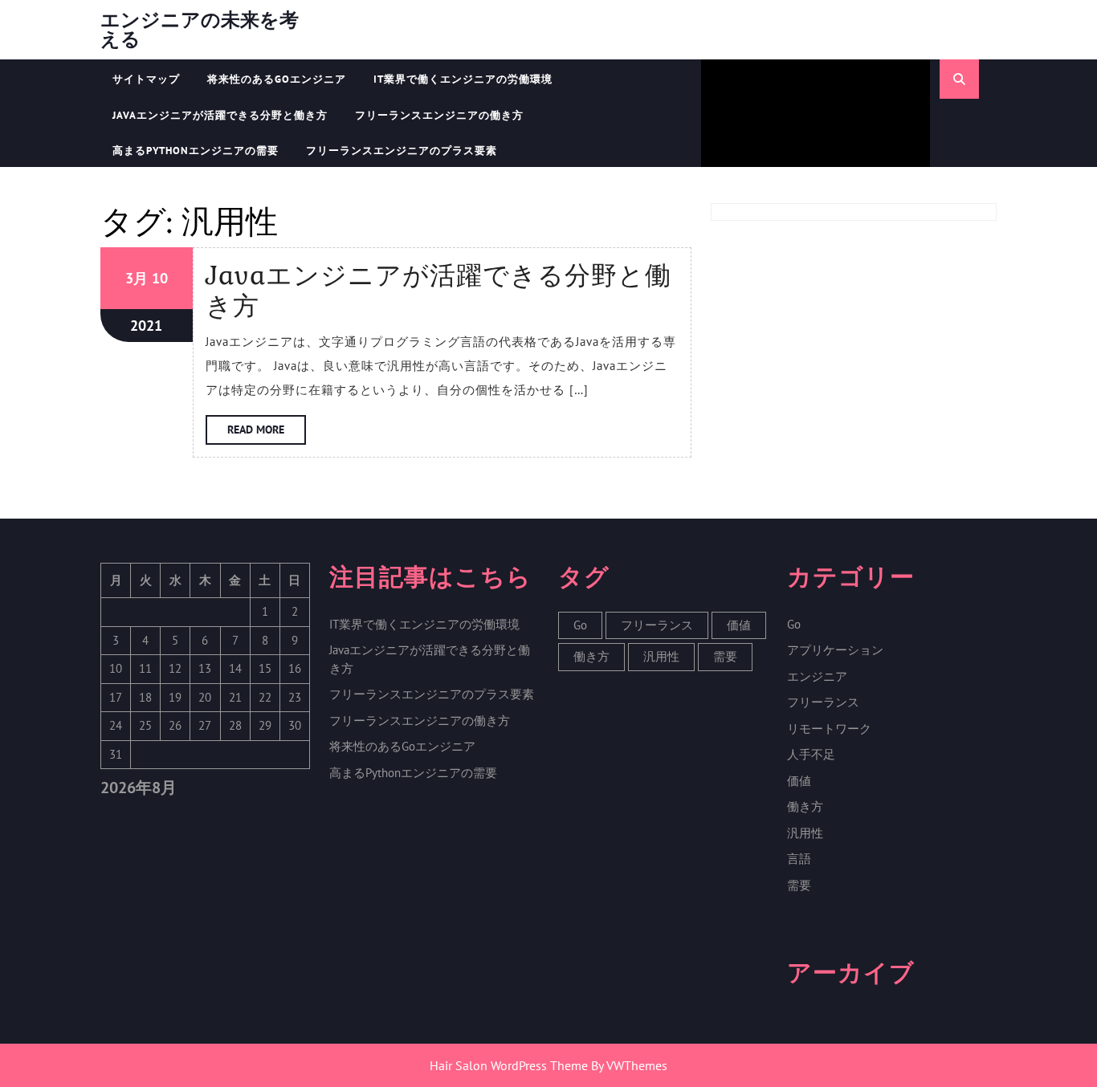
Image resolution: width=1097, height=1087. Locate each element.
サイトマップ (146, 79)
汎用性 (661, 656)
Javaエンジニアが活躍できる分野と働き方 (220, 115)
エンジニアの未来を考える (199, 29)
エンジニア (817, 676)
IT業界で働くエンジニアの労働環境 (463, 79)
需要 (725, 656)
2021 (146, 325)
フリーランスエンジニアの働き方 (439, 115)
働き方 (591, 656)
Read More (266, 433)
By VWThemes (629, 1065)
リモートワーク (829, 728)
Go (580, 625)
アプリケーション (835, 649)
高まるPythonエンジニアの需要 (195, 150)
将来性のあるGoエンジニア (276, 79)
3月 (136, 278)
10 (160, 278)
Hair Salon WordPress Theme (509, 1065)
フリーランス (657, 625)
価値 (739, 625)
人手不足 (811, 754)
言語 (799, 858)
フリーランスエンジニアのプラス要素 (401, 150)
